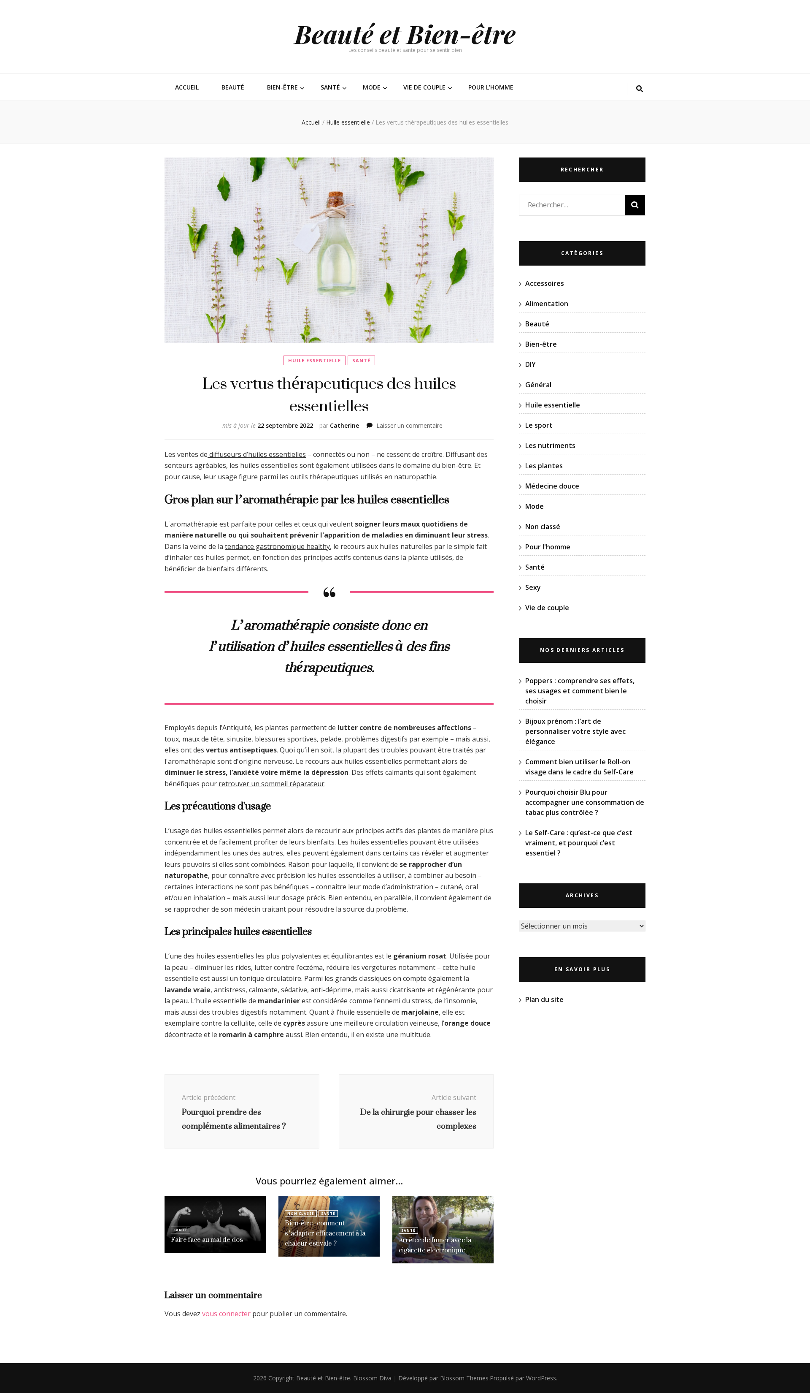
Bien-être (282, 87)
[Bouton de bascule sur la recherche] (639, 89)
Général (538, 384)
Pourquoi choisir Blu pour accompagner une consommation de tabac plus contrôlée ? (584, 802)
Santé (330, 87)
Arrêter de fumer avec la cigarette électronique (435, 1245)
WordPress (541, 1378)
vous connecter (226, 1313)
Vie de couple (424, 87)
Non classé (300, 1213)
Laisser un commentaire (409, 425)
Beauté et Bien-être (405, 33)
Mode (372, 87)
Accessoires (544, 283)
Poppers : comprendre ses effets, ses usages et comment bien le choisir (579, 691)
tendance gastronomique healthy (277, 546)
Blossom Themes (464, 1378)
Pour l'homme (547, 546)
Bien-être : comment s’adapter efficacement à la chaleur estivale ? (325, 1233)
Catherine (344, 425)
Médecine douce (552, 486)
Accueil (187, 87)
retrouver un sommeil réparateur (271, 783)
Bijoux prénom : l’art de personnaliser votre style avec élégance (575, 731)
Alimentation (546, 303)
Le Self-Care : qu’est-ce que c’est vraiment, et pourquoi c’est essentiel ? (578, 843)
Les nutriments (550, 445)
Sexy (533, 587)
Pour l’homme (490, 87)
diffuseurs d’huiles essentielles (257, 454)
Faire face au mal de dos (207, 1239)
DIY (530, 364)
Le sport (539, 425)
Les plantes (544, 465)
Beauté (232, 87)
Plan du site (544, 999)
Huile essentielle (314, 360)
